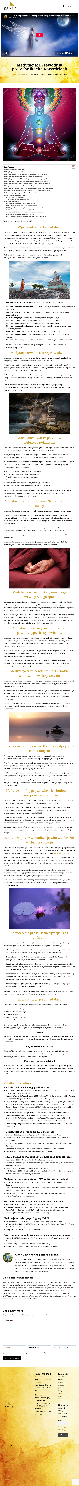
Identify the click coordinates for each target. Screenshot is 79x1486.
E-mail (60, 1420)
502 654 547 (42, 1377)
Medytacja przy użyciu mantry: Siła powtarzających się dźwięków (28, 181)
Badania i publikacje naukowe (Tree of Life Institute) (8, 1474)
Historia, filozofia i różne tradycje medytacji (23, 206)
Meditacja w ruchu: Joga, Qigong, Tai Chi (22, 214)
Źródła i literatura (12, 201)
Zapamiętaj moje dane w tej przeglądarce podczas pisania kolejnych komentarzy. (31, 1353)
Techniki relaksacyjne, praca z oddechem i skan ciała (26, 212)
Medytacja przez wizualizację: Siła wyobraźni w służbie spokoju (28, 190)
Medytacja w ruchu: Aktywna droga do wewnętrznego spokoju (27, 179)
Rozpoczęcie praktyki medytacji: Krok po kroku (22, 193)
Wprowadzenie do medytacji (15, 169)
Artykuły (26, 74)
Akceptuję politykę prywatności (62, 1429)
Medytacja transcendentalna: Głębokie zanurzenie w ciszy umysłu (28, 183)
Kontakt (7, 1464)
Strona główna (16, 74)
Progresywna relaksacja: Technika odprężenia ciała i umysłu (26, 186)
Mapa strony (7, 1467)
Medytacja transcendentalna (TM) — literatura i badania (27, 210)
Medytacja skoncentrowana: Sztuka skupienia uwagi (23, 176)
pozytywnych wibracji (61, 853)
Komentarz (8, 1321)
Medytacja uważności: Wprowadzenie (18, 172)
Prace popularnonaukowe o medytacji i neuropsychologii (27, 216)
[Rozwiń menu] (75, 6)
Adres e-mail (34, 1348)
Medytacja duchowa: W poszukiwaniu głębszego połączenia (26, 174)
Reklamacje (7, 1452)
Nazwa (7, 1348)
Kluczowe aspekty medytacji (20, 199)
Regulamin (7, 1445)
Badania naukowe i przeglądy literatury (22, 203)
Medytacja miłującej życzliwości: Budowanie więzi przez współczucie (29, 188)
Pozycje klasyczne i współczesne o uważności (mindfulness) (28, 208)
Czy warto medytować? (16, 197)
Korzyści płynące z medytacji (16, 195)
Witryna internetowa (61, 1348)
